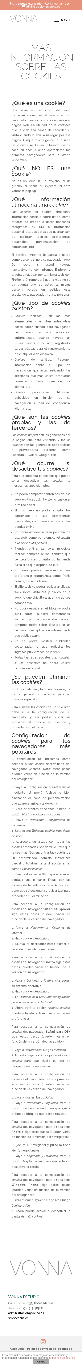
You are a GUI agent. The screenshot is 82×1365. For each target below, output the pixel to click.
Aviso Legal (17, 1348)
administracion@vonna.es (26, 1313)
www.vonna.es (18, 1318)
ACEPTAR (41, 1361)
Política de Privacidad (41, 1348)
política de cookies (63, 1357)
